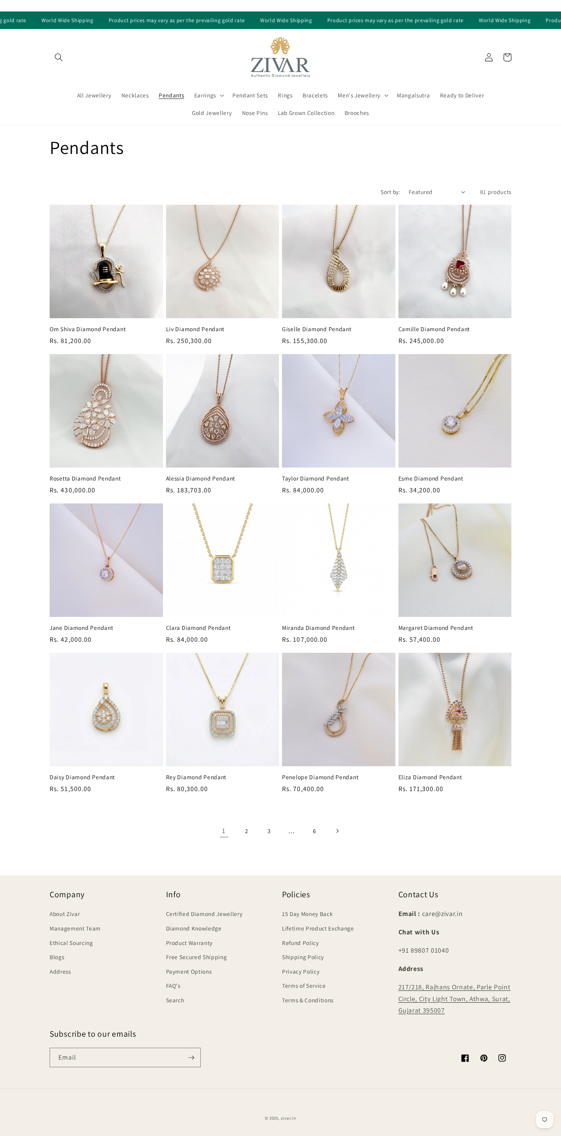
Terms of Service (304, 985)
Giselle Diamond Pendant (316, 329)
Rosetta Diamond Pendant (85, 478)
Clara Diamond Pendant (198, 627)
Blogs (57, 957)
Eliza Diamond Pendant (430, 777)
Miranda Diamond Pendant (318, 627)
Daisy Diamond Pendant (82, 777)
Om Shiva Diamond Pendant (88, 329)
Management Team (75, 928)
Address (60, 971)
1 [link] (224, 830)
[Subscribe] (191, 1058)
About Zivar (65, 914)
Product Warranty (189, 943)
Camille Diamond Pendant (434, 329)
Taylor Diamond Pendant (315, 478)
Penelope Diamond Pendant (320, 777)
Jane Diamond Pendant (81, 627)
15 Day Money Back (307, 914)
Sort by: (390, 192)
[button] (59, 57)
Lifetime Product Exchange (318, 928)
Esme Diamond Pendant (430, 478)
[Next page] (337, 831)
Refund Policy (300, 943)
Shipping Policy (303, 957)
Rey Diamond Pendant (196, 777)
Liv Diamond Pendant (195, 329)
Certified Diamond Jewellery (204, 914)
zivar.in (288, 1118)
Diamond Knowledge (194, 928)
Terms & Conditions (308, 1000)
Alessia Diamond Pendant (200, 478)
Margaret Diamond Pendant (435, 627)
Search (175, 1000)
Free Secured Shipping (196, 957)
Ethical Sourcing (71, 943)
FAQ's (173, 985)
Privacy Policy (300, 971)
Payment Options (189, 971)
